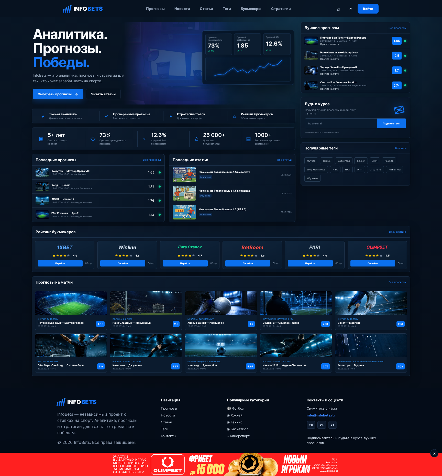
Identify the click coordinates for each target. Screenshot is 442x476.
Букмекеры (251, 8)
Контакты (168, 436)
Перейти (60, 263)
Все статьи (284, 159)
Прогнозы (155, 8)
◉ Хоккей (234, 415)
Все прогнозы (152, 159)
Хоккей (361, 160)
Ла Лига (389, 160)
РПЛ (359, 169)
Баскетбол (344, 160)
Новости (182, 8)
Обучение (312, 178)
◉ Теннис (234, 422)
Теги (227, 8)
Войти (368, 9)
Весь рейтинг (397, 231)
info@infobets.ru (321, 415)
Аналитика (395, 169)
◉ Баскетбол (237, 429)
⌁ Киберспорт (238, 436)
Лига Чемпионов (316, 169)
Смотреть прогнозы (58, 94)
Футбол (311, 160)
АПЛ (374, 160)
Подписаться (391, 123)
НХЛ (347, 169)
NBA (335, 169)
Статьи (206, 8)
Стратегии (281, 8)
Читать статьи (103, 94)
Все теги (400, 148)
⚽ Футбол (235, 408)
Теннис (326, 160)
